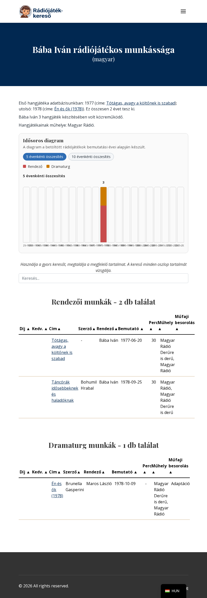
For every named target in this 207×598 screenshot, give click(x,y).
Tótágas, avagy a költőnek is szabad (140, 103)
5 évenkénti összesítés (44, 156)
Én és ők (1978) (68, 109)
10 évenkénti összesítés (91, 156)
